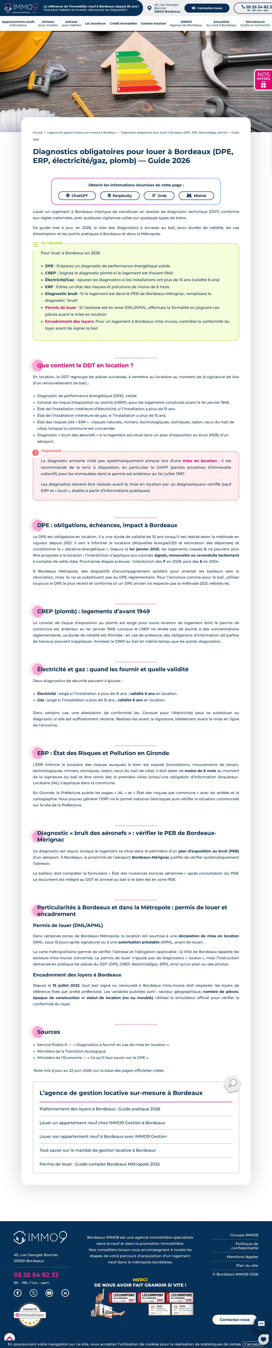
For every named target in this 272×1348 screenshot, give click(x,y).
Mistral (196, 196)
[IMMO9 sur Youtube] (49, 1293)
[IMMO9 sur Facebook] (17, 1293)
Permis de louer (60, 307)
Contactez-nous (207, 8)
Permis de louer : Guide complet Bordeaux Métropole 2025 (100, 1164)
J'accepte (253, 1344)
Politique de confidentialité (244, 1246)
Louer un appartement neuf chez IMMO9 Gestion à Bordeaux (102, 1122)
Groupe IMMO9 (244, 1235)
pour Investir (48, 23)
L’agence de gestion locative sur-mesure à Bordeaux (81, 132)
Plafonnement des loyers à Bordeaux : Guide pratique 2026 (100, 1108)
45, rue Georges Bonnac (167, 8)
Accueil (37, 132)
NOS (263, 79)
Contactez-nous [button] (235, 1320)
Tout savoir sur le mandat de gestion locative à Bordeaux (98, 1150)
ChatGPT (77, 196)
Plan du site (247, 1265)
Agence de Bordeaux (186, 23)
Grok (159, 196)
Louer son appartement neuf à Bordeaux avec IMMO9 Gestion (103, 1136)
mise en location (200, 460)
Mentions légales (242, 1257)
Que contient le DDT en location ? (85, 365)
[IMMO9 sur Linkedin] (65, 1293)
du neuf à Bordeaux (221, 23)
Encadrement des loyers (69, 321)
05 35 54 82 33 (36, 1275)
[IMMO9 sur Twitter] (33, 1293)
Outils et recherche (255, 23)
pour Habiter (71, 23)
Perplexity (120, 196)
